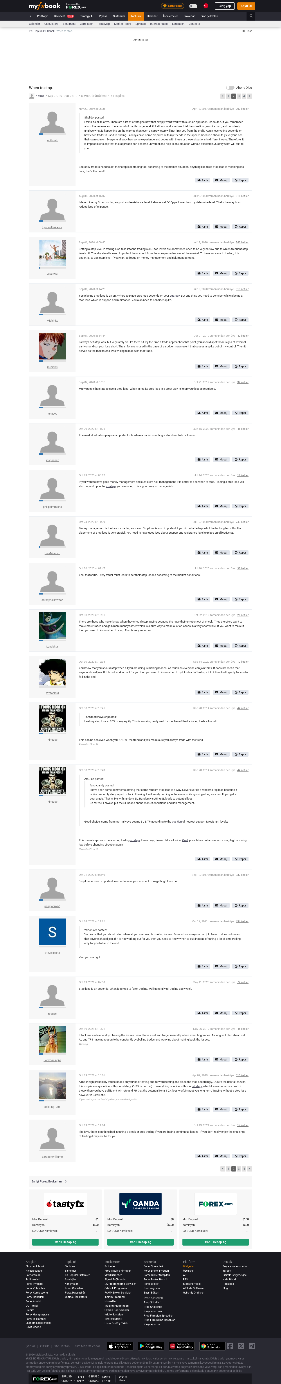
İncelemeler (170, 16)
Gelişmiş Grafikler (193, 1292)
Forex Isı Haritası (36, 1318)
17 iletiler (243, 1125)
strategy (175, 295)
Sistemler (119, 16)
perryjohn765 (52, 906)
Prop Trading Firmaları (117, 1270)
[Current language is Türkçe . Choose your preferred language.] (206, 5)
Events (123, 1376)
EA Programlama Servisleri (120, 1283)
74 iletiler (243, 982)
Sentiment (69, 23)
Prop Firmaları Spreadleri (158, 1315)
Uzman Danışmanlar (116, 1310)
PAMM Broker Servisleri (117, 1292)
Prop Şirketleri (209, 16)
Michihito (52, 320)
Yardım (227, 1270)
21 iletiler (243, 615)
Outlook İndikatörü (76, 1297)
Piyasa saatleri (34, 1270)
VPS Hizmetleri (113, 1275)
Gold (185, 840)
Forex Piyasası (34, 1283)
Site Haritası (62, 1346)
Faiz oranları (33, 1275)
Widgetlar (189, 1266)
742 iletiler (242, 242)
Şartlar (30, 1346)
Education (178, 23)
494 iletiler (242, 921)
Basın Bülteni (151, 1292)
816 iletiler (242, 196)
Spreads (140, 23)
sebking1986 (52, 1106)
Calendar (34, 23)
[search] (253, 16)
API (185, 1275)
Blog (225, 1288)
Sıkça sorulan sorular (235, 1266)
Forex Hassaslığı (75, 1292)
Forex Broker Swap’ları (157, 1275)
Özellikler (188, 1270)
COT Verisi (32, 1305)
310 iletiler (242, 289)
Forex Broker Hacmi (155, 1279)
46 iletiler (243, 428)
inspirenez (52, 460)
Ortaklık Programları (116, 1288)
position (177, 821)
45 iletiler (243, 1028)
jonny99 (52, 413)
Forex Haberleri (35, 1297)
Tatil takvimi (33, 1279)
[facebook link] (230, 1346)
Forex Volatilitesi (35, 1288)
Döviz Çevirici (33, 1327)
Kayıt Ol (246, 6)
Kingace (52, 739)
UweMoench (52, 553)
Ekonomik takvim (36, 1266)
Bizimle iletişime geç (235, 1275)
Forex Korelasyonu (37, 1292)
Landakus (52, 646)
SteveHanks (52, 952)
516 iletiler (242, 1075)
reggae (52, 1013)
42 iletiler (243, 335)
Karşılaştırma (152, 1324)
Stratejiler (70, 1279)
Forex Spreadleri (153, 1266)
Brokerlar (189, 16)
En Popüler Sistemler (77, 1275)
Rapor (242, 180)
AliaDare (52, 274)
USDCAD (93, 1380)
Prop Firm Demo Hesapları (159, 1320)
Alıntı (205, 180)
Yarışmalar (71, 1283)
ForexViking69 (52, 1060)
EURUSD (66, 1376)
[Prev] (222, 96)
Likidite (30, 1310)
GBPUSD (93, 1376)
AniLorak (52, 140)
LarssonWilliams (52, 1156)
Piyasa (103, 16)
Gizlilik (44, 1346)
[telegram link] (252, 1346)
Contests (194, 23)
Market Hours (122, 23)
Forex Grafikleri (74, 1288)
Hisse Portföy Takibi (116, 1323)
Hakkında (228, 1283)
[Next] (249, 96)
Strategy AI (86, 16)
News (122, 1380)
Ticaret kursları (113, 1318)
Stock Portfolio (192, 1283)
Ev (30, 16)
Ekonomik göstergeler (38, 1322)
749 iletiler (242, 522)
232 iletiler (242, 874)
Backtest (63, 16)
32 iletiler (243, 382)
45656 (40, 95)
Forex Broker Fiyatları (156, 1270)
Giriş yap (225, 6)
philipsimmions (52, 506)
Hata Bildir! (229, 1279)
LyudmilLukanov (52, 227)
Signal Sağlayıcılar (115, 1279)
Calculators (51, 23)
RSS (185, 1279)
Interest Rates (159, 23)
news (178, 346)
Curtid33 (52, 367)
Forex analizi (33, 1301)
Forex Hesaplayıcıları (38, 1314)
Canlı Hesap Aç (65, 1242)
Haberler (152, 16)
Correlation (86, 23)
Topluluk (136, 16)
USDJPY (66, 1380)
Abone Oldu (244, 87)
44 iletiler (243, 708)
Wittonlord (52, 693)
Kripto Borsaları (113, 1314)
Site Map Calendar (87, 1346)
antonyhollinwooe (52, 600)
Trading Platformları (116, 1305)
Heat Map (104, 23)
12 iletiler (243, 475)
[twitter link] (241, 1346)
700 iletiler (242, 108)
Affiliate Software (193, 1288)
